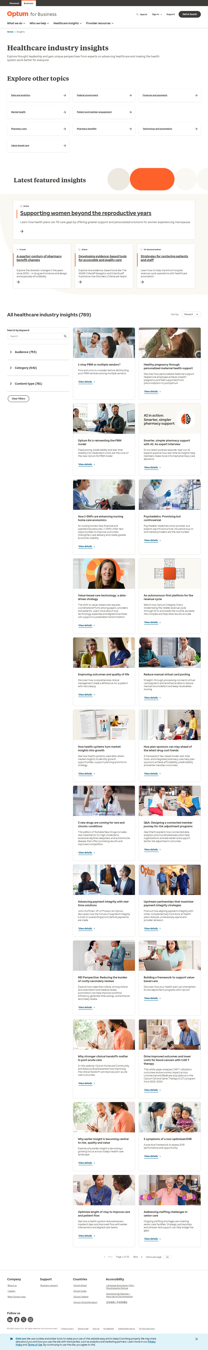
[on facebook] (16, 1319)
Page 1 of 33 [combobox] (122, 1257)
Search (143, 14)
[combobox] (191, 314)
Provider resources (98, 23)
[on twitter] (23, 1319)
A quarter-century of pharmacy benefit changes (39, 258)
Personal (14, 3)
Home (10, 32)
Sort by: (175, 314)
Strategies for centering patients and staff (164, 258)
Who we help (38, 23)
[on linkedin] (10, 1319)
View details (85, 381)
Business (28, 3)
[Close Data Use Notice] (196, 1339)
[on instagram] (30, 1319)
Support (170, 14)
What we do (14, 23)
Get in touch (190, 14)
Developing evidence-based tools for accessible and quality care (103, 258)
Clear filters (18, 398)
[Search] (65, 336)
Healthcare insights (66, 23)
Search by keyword (18, 330)
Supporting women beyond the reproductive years (85, 213)
